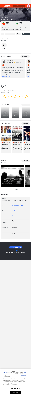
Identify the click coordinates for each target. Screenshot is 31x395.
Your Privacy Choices (23, 250)
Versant (13, 370)
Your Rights (23, 375)
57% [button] (21, 23)
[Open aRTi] (28, 5)
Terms (5, 372)
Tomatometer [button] (8, 24)
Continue (15, 392)
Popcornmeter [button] (22, 24)
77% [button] (7, 23)
